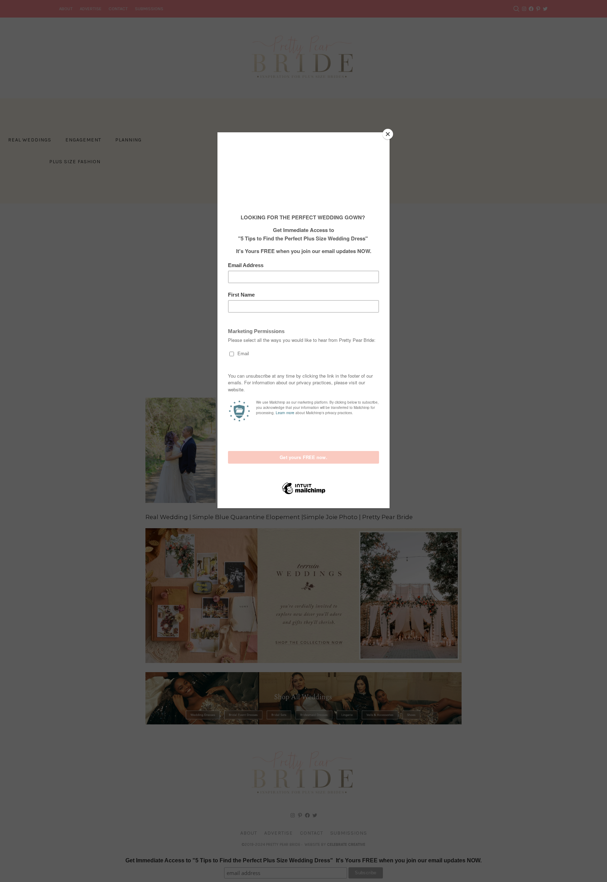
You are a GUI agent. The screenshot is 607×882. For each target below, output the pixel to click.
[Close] (388, 134)
